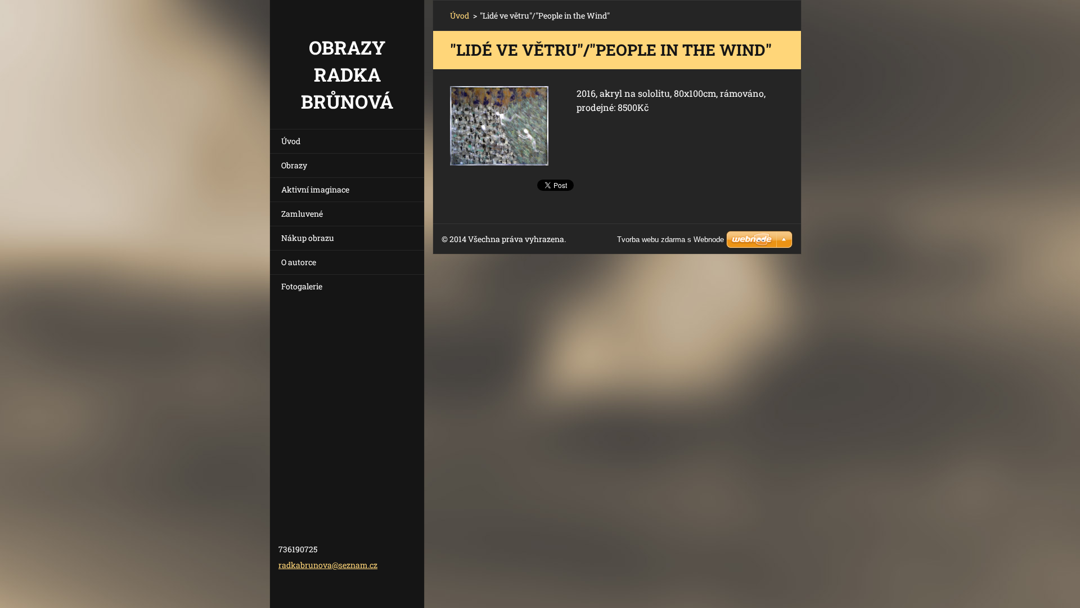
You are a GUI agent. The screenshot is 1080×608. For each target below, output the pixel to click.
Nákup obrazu (307, 238)
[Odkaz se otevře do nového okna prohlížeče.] (499, 126)
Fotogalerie (301, 286)
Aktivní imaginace (315, 189)
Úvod (290, 141)
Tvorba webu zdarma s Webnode (670, 239)
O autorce (298, 262)
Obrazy (294, 165)
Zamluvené (302, 213)
